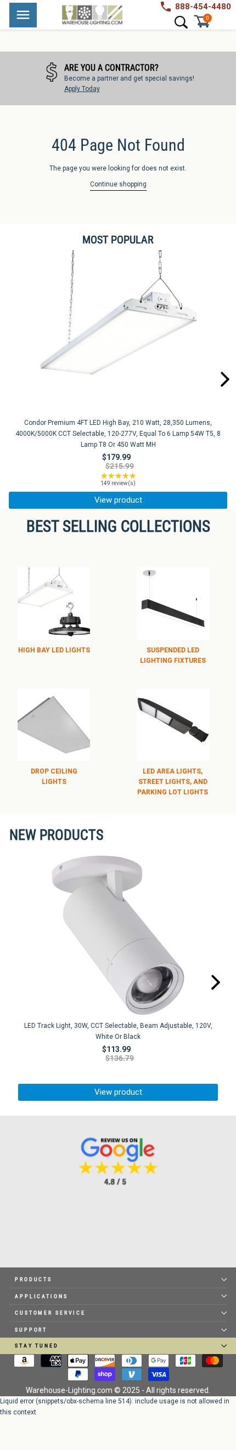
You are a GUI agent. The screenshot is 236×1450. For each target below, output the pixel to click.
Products (33, 1279)
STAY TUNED (37, 1346)
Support (31, 1330)
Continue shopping (118, 184)
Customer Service (50, 1313)
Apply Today (82, 89)
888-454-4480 (203, 7)
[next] (225, 379)
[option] (118, 78)
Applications (41, 1296)
